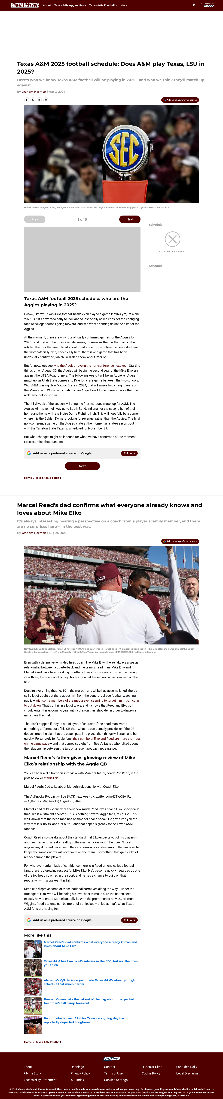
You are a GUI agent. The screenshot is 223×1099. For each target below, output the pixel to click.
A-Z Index (77, 1080)
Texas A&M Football (48, 477)
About (47, 5)
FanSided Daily (186, 1067)
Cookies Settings (116, 1080)
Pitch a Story (32, 1073)
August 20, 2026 (70, 801)
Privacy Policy (80, 1073)
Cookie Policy (151, 1073)
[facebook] (201, 5)
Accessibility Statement (40, 1080)
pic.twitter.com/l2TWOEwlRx (111, 796)
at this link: (51, 778)
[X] (194, 5)
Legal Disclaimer (188, 1073)
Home (28, 477)
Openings (77, 1067)
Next (130, 219)
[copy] (45, 99)
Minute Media (24, 1089)
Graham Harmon (34, 91)
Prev (35, 219)
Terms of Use (113, 1073)
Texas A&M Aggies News (70, 5)
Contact (109, 1067)
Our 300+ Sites (152, 1067)
